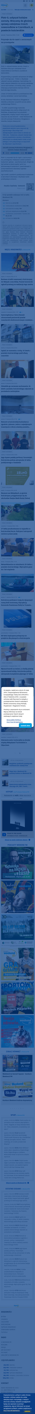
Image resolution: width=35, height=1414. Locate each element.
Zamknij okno (25, 725)
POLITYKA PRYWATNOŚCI (15, 722)
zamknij (27, 1411)
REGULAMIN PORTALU (14, 720)
